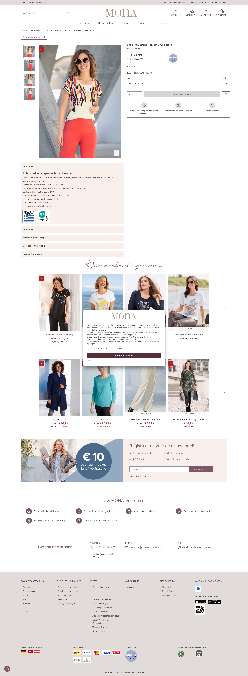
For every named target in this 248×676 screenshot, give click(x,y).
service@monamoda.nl (145, 547)
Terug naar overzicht (35, 37)
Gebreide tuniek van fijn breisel (188, 419)
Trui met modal (102, 419)
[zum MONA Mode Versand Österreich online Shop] (37, 651)
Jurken (25, 612)
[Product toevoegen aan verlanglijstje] (226, 94)
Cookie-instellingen (100, 603)
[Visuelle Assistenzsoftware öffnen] (197, 653)
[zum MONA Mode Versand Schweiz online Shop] (30, 651)
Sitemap (26, 587)
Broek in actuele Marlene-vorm (145, 419)
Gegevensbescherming (140, 476)
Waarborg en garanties (102, 608)
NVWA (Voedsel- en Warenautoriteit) (100, 621)
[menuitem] (84, 24)
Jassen (25, 595)
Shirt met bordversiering (59, 334)
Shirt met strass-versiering (188, 334)
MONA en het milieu (100, 612)
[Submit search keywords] (68, 13)
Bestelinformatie (169, 591)
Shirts (25, 599)
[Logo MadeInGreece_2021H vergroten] (28, 216)
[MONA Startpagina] (121, 13)
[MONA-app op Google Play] (214, 601)
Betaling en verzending (67, 587)
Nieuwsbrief (63, 599)
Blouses (26, 608)
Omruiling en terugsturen (68, 591)
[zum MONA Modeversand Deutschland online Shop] (23, 651)
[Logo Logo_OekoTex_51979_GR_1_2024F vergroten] (43, 216)
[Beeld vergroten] (116, 153)
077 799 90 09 (105, 547)
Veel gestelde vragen (197, 547)
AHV (94, 591)
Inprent (95, 595)
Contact (130, 587)
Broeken (26, 603)
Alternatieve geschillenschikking (105, 616)
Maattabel (226, 78)
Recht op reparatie (100, 631)
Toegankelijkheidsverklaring (103, 627)
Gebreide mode (29, 591)
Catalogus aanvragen (66, 603)
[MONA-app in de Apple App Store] (200, 602)
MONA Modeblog (169, 595)
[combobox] (46, 13)
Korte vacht (59, 419)
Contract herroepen (100, 587)
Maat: (129, 78)
